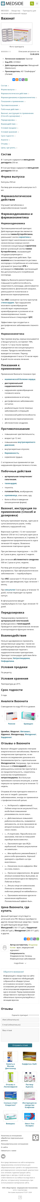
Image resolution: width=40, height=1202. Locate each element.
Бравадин (28, 724)
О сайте (4, 1147)
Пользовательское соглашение (14, 1144)
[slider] (34, 1015)
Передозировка (8, 120)
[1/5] (2, 51)
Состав (4, 85)
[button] (37, 716)
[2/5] (4, 51)
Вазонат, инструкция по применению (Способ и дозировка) (17, 114)
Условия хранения (9, 132)
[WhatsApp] (26, 79)
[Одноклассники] (17, 79)
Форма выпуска (8, 89)
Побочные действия (10, 109)
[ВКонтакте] (13, 79)
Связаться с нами (8, 1150)
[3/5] (6, 51)
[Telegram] (20, 79)
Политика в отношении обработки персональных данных (12, 1138)
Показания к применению (12, 101)
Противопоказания (9, 105)
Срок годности (7, 136)
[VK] (3, 1156)
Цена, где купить (8, 147)
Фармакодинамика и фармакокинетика (18, 97)
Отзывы (4, 144)
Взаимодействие (8, 124)
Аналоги (4, 140)
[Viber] (23, 79)
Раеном (11, 724)
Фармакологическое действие (14, 93)
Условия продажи (8, 128)
